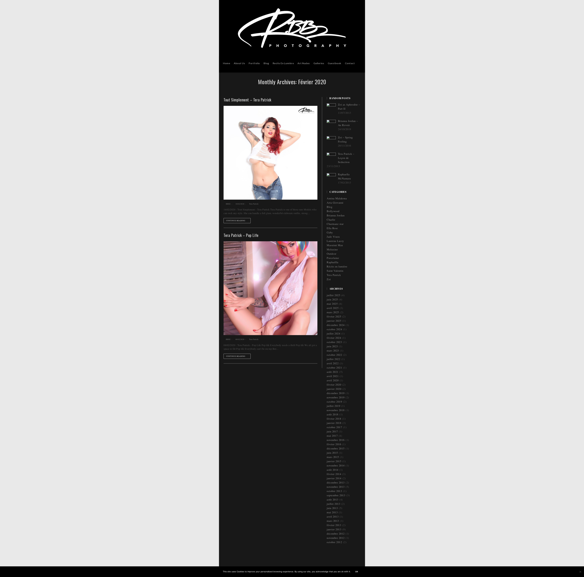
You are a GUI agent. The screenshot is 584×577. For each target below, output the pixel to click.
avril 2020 (333, 380)
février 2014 (334, 474)
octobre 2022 (334, 355)
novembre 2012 (336, 538)
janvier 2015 (334, 461)
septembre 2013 (336, 495)
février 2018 (334, 418)
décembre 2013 (336, 482)
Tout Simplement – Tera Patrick (247, 99)
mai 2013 (332, 512)
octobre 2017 (334, 427)
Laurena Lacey (335, 241)
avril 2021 (333, 376)
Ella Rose (332, 228)
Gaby (330, 232)
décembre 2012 (336, 533)
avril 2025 (333, 308)
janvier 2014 (334, 478)
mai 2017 (332, 435)
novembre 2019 (336, 397)
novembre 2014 (336, 465)
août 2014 (332, 469)
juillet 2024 (333, 333)
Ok (356, 571)
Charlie (331, 219)
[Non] (580, 571)
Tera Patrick (254, 204)
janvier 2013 (334, 529)
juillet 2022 (333, 359)
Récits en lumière (337, 266)
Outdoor (331, 253)
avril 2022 (333, 363)
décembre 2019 (336, 393)
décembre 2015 (336, 448)
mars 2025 (333, 312)
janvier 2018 (334, 423)
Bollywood (333, 211)
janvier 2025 (334, 320)
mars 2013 (333, 521)
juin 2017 (332, 431)
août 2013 (332, 499)
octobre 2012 (334, 542)
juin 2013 (332, 508)
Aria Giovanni (335, 202)
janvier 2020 (334, 389)
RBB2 (228, 204)
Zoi (329, 279)
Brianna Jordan (335, 215)
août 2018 (332, 414)
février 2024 (334, 338)
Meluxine (332, 249)
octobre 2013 (334, 491)
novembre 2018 (336, 410)
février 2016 (334, 444)
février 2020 (334, 384)
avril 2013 (333, 516)
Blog (329, 207)
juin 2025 (332, 299)
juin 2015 (332, 452)
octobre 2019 (334, 401)
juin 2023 (332, 346)
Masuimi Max (335, 245)
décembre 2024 (336, 325)
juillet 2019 (333, 406)
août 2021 (332, 372)
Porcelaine (333, 258)
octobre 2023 (334, 342)
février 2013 (334, 525)
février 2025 (334, 316)
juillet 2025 (333, 295)
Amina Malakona (337, 198)
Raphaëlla (332, 262)
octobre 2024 (334, 329)
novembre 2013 (336, 487)
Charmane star (335, 224)
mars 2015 (333, 457)
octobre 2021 (334, 367)
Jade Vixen (333, 236)
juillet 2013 (333, 504)
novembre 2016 (336, 440)
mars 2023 (333, 350)
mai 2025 (332, 303)
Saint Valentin (335, 270)
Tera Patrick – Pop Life (241, 235)
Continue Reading (235, 220)
